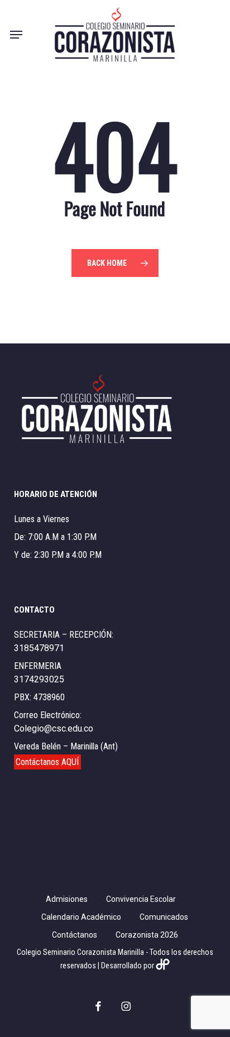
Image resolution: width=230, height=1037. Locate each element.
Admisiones (67, 899)
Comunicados (164, 916)
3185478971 (39, 648)
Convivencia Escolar (141, 899)
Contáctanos (74, 934)
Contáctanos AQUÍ (47, 762)
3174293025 (39, 679)
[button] (16, 34)
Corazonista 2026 (147, 934)
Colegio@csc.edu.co (53, 728)
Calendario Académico (81, 916)
